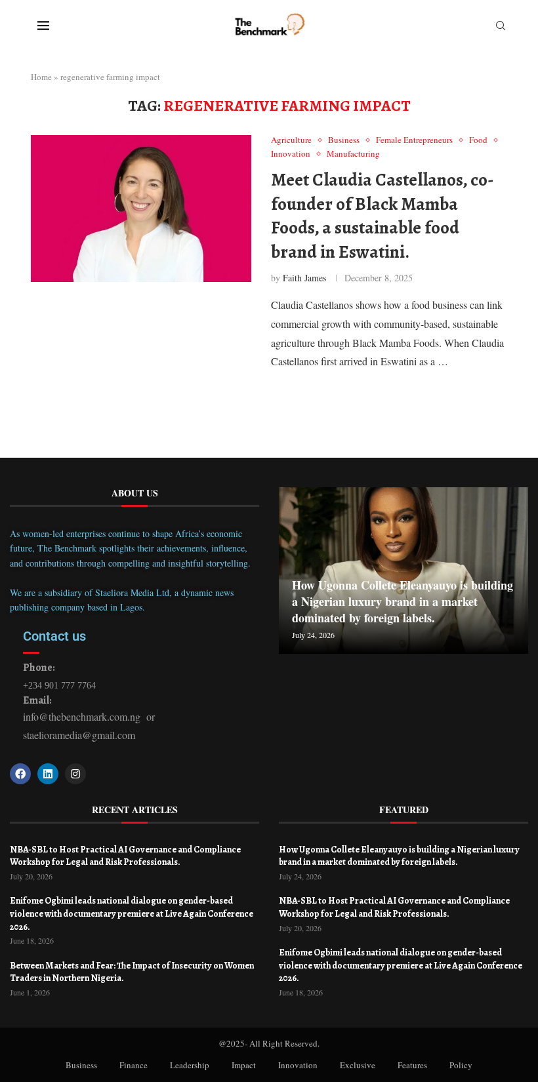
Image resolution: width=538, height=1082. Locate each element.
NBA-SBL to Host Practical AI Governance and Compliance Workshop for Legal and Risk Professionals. (125, 856)
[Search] (500, 27)
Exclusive (357, 1065)
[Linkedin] (47, 773)
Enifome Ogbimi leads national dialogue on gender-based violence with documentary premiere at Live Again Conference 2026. (131, 913)
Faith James (304, 277)
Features (412, 1065)
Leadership (189, 1065)
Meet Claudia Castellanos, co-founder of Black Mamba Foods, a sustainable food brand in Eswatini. (382, 215)
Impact (244, 1065)
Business (81, 1065)
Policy (460, 1065)
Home (41, 77)
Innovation (298, 1065)
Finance (133, 1065)
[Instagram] (75, 773)
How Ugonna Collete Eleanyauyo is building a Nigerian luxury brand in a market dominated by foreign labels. (402, 601)
